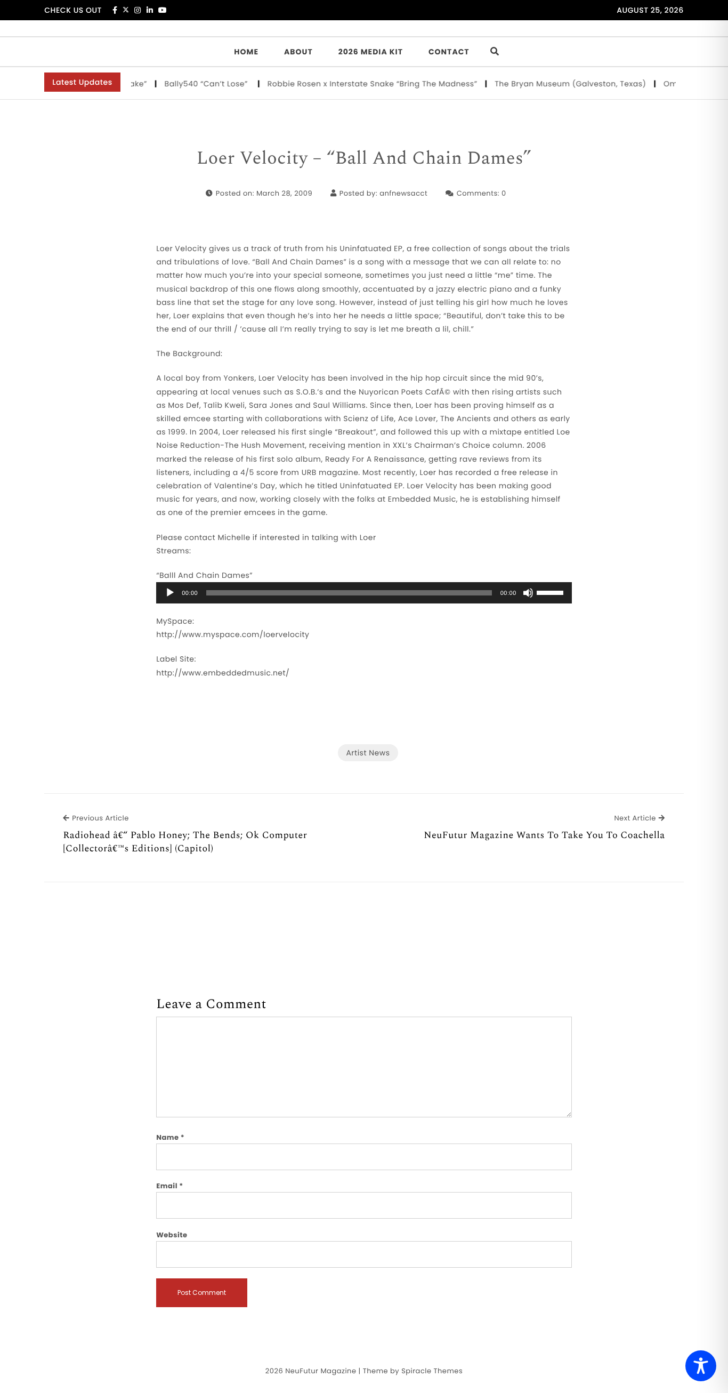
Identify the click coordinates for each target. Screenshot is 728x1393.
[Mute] (528, 592)
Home (246, 51)
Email (169, 1186)
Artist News (368, 752)
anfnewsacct (403, 193)
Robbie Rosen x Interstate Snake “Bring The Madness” (361, 83)
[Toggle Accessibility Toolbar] (700, 1365)
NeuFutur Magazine (320, 1371)
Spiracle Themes (432, 1371)
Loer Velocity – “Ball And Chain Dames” (364, 159)
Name (170, 1137)
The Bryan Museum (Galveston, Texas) (559, 83)
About (298, 51)
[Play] (170, 592)
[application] (364, 592)
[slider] (552, 591)
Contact (449, 51)
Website (171, 1235)
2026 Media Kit (370, 51)
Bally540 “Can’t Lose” (196, 83)
